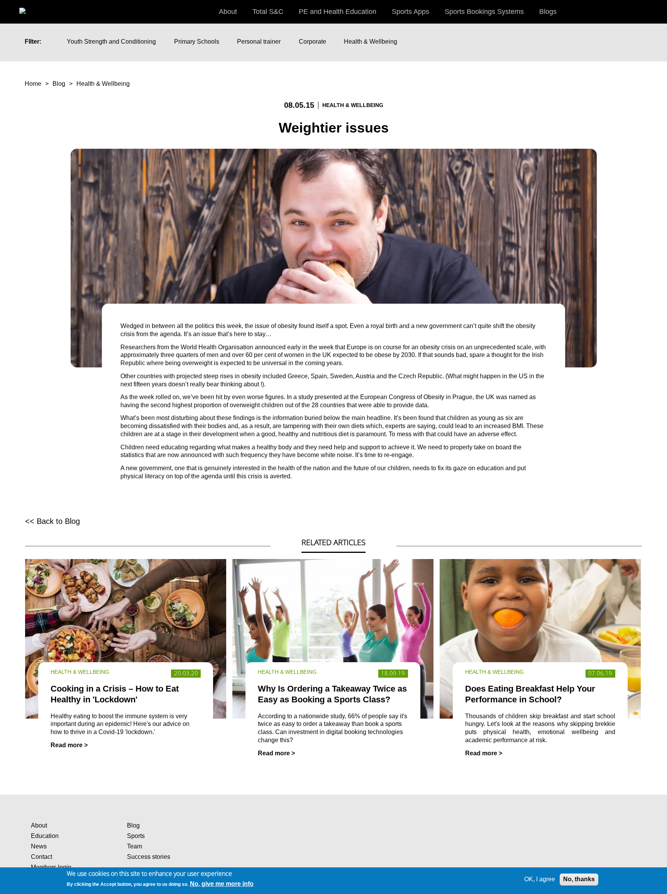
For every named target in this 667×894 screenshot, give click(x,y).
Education (45, 836)
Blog (58, 83)
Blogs (548, 11)
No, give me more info (222, 883)
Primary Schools (196, 41)
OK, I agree (539, 879)
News (39, 846)
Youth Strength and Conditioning (111, 41)
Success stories (148, 856)
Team (134, 846)
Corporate (312, 41)
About (39, 825)
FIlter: (33, 41)
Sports (136, 836)
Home (33, 83)
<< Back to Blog (52, 521)
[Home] (30, 7)
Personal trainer (259, 41)
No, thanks (579, 879)
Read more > (69, 745)
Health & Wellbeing (370, 41)
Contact (41, 856)
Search (653, 11)
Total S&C (267, 11)
